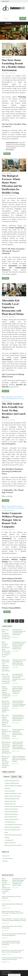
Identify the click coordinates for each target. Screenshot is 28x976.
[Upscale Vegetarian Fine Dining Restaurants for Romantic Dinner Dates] (6, 730)
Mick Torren (12, 73)
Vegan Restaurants (10, 843)
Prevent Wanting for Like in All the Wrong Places (12, 927)
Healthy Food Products (11, 809)
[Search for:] (14, 18)
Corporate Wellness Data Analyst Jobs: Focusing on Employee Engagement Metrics (19, 703)
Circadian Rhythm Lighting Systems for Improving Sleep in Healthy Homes (18, 718)
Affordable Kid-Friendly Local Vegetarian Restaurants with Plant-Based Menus (13, 307)
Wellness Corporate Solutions (13, 845)
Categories (6, 776)
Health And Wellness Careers (13, 793)
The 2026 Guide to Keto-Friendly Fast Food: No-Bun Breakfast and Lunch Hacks (14, 410)
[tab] (6, 776)
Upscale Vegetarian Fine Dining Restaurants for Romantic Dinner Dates (18, 733)
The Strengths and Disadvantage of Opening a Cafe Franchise (12, 958)
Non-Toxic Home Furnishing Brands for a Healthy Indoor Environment (18, 632)
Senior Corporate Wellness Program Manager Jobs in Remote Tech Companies (12, 520)
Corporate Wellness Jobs (8, 510)
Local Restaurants (10, 822)
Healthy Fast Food (6, 401)
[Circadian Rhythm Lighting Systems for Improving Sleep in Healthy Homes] (6, 715)
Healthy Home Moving (11, 814)
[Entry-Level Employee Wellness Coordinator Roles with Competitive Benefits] (6, 756)
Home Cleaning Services (12, 819)
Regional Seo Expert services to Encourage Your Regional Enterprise (12, 912)
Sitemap (5, 861)
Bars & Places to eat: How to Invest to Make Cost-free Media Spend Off (13, 951)
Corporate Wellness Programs (13, 786)
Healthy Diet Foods (10, 801)
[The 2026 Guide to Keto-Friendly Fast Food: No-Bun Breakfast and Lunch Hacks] (14, 398)
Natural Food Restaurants (12, 830)
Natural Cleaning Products (12, 827)
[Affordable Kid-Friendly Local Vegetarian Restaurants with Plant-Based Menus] (14, 289)
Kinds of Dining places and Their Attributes (11, 897)
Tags (20, 776)
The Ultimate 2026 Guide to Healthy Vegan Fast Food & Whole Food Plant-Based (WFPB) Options (18, 745)
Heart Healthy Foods (11, 817)
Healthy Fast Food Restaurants (14, 806)
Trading (7, 837)
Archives (14, 776)
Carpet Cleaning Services (12, 780)
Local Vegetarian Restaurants (13, 824)
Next (21, 621)
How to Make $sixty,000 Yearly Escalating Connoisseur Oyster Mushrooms (11, 942)
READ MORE (6, 153)
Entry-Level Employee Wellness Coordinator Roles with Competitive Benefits (19, 759)
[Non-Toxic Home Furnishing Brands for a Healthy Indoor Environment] (14, 49)
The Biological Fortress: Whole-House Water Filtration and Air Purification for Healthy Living (19, 645)
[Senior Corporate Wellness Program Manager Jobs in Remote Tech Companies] (14, 507)
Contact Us (6, 856)
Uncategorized (9, 840)
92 (16, 621)
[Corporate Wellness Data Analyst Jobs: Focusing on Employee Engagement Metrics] (6, 701)
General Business (10, 791)
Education (8, 788)
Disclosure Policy (8, 858)
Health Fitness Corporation (13, 796)
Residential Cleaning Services (13, 835)
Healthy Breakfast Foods (12, 799)
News (6, 832)
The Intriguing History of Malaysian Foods (12, 904)
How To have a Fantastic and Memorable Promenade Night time (14, 934)
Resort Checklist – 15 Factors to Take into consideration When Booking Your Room (14, 919)
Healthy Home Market (7, 57)
